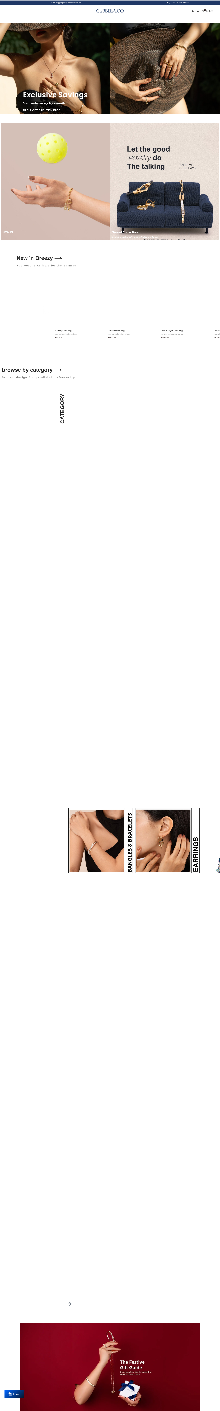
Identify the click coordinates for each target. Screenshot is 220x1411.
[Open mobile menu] (8, 11)
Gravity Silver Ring (105, 330)
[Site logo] (110, 11)
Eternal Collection (53, 334)
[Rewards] (14, 1394)
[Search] (198, 11)
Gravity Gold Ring (53, 330)
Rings (64, 334)
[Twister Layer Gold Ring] (175, 303)
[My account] (193, 11)
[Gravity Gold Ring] (70, 303)
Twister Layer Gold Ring (161, 330)
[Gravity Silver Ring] (122, 303)
